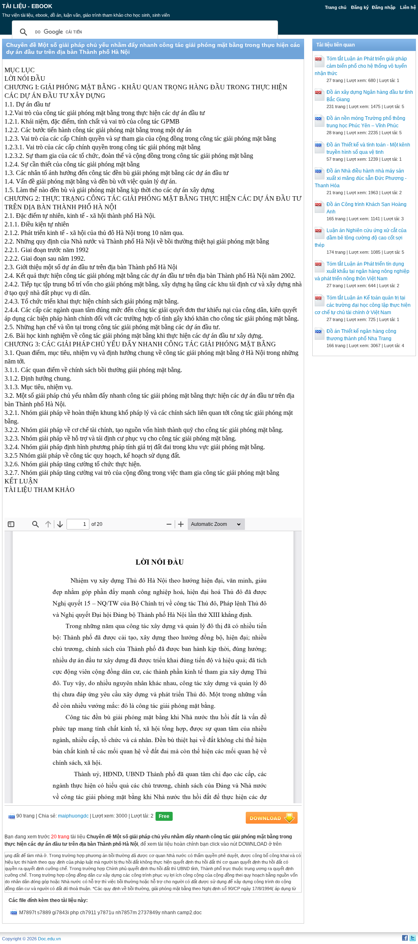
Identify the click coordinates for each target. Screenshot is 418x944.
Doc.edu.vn (49, 938)
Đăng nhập (384, 7)
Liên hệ (408, 7)
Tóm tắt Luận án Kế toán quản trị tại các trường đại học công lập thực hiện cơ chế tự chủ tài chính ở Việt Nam (363, 305)
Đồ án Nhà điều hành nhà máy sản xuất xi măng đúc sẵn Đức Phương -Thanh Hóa (361, 178)
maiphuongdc (73, 816)
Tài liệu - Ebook (27, 6)
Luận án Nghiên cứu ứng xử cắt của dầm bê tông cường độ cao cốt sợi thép (361, 238)
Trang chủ (336, 7)
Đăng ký (360, 7)
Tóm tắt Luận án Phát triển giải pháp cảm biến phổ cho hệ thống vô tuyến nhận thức (361, 66)
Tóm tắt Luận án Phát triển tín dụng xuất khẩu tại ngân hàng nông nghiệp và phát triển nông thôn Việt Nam (362, 271)
